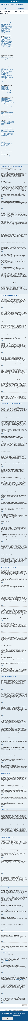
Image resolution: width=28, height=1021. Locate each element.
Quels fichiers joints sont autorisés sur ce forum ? (7, 149)
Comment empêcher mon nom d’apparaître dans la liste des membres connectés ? (6, 39)
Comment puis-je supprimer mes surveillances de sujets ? (6, 145)
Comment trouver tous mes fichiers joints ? (6, 152)
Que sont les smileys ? (4, 88)
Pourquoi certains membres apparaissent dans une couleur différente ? (7, 105)
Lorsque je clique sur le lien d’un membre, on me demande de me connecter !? (7, 51)
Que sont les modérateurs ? (5, 99)
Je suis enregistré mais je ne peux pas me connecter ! (6, 23)
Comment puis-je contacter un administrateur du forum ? (6, 161)
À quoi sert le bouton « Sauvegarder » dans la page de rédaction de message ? (7, 78)
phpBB (10, 350)
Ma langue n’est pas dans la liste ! (6, 44)
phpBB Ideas (5, 968)
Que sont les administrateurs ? (6, 98)
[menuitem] (4, 4)
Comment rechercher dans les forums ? (7, 128)
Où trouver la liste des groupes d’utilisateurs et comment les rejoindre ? (7, 102)
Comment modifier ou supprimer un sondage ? (6, 68)
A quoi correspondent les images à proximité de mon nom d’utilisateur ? (7, 46)
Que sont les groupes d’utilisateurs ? (7, 100)
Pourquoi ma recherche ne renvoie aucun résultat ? (7, 130)
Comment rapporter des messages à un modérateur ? (7, 76)
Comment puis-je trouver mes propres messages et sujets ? (7, 135)
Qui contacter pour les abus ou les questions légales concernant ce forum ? (7, 159)
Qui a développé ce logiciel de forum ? (7, 155)
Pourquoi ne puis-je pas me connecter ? (5, 25)
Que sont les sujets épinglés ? (6, 92)
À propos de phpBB (4, 960)
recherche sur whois (19, 979)
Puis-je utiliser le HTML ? (5, 87)
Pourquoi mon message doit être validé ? (6, 81)
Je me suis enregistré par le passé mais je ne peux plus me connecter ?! (7, 27)
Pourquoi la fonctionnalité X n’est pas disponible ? (7, 157)
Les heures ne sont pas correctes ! (6, 41)
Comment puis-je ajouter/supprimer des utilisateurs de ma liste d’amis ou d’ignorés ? (7, 123)
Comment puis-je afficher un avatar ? (7, 47)
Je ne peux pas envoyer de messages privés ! (7, 113)
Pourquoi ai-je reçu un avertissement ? (4, 74)
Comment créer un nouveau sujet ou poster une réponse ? (7, 58)
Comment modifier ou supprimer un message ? (6, 60)
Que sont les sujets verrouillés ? (6, 93)
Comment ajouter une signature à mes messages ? (6, 62)
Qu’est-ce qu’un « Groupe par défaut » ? (7, 106)
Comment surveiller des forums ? (6, 143)
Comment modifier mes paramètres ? (7, 37)
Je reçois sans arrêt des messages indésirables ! (7, 115)
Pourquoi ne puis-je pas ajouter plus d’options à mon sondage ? (7, 65)
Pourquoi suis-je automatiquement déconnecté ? (6, 30)
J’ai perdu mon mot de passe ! (6, 28)
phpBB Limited (5, 957)
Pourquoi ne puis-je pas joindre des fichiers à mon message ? (6, 72)
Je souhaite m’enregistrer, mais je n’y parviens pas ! (7, 20)
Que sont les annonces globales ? (6, 90)
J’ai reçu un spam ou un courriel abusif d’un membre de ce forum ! (7, 117)
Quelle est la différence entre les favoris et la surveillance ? (7, 140)
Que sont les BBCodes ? (5, 86)
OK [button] (7, 1018)
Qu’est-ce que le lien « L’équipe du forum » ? (6, 108)
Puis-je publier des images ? (5, 89)
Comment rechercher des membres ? (7, 133)
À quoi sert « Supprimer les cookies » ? (5, 32)
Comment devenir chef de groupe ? (6, 103)
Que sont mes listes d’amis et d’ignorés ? (7, 121)
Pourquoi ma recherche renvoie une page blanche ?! (7, 132)
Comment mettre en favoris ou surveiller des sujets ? (7, 142)
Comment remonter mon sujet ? (6, 82)
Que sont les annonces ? (5, 91)
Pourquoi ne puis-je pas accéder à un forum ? (7, 70)
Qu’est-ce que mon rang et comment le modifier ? (7, 49)
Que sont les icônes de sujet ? (6, 94)
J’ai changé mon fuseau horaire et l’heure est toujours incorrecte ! (6, 43)
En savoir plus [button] (16, 1015)
